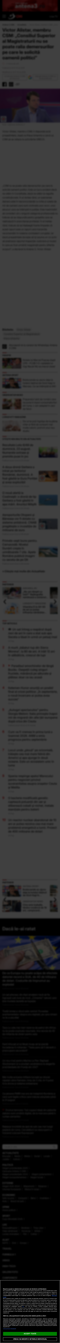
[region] (30, 1311)
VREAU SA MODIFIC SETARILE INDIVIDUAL (30, 1339)
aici (23, 1306)
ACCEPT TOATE (30, 1334)
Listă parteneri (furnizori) (9, 1328)
